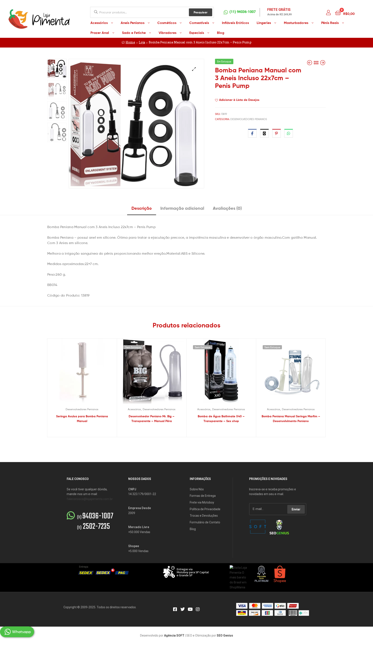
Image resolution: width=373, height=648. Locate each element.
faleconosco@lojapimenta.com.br (90, 499)
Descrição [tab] (141, 208)
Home (130, 42)
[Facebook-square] (175, 609)
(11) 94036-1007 (242, 12)
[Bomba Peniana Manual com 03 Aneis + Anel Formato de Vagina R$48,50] (323, 63)
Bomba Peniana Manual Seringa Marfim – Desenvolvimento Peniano (291, 418)
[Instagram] (198, 609)
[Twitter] (182, 609)
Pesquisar (200, 12)
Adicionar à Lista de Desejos (239, 100)
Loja (142, 42)
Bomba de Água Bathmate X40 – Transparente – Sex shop (221, 418)
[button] (194, 69)
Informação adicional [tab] (182, 208)
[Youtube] (190, 609)
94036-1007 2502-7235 (95, 521)
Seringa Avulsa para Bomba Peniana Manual (82, 418)
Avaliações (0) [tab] (227, 208)
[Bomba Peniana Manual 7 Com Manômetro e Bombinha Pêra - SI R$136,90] (310, 63)
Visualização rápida (87, 374)
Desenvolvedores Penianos (248, 119)
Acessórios (134, 409)
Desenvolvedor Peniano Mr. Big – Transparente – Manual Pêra (151, 418)
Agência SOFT (174, 635)
